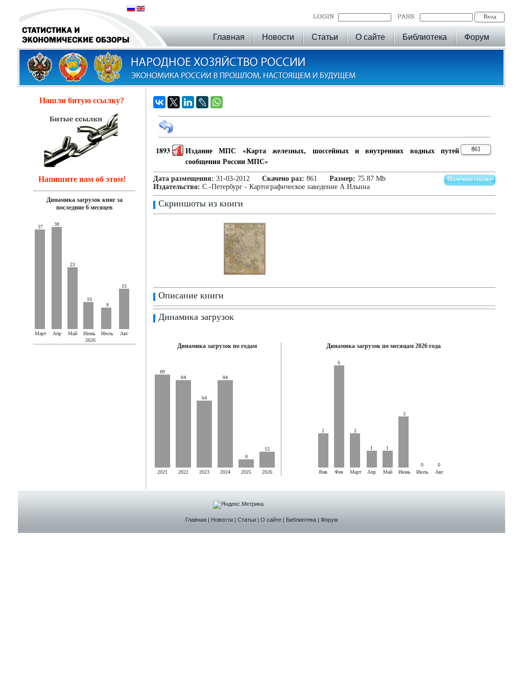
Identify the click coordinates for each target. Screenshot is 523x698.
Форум (476, 37)
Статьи (325, 37)
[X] (174, 102)
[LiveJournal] (202, 102)
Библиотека (424, 37)
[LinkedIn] (188, 102)
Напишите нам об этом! (82, 179)
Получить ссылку (469, 179)
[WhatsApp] (216, 102)
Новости (278, 37)
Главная (229, 37)
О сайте (370, 37)
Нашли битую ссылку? (81, 100)
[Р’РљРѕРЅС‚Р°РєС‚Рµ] (159, 102)
